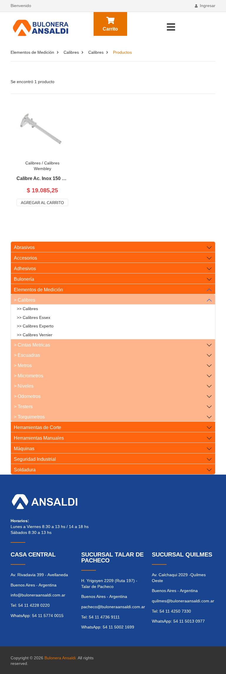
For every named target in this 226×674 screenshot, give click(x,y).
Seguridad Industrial (35, 459)
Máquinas (24, 448)
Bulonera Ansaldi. (60, 657)
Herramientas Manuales (39, 438)
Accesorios (25, 258)
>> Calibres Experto (35, 326)
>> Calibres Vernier (34, 334)
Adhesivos (25, 268)
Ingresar (207, 5)
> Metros (23, 365)
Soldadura (25, 469)
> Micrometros (28, 375)
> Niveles (24, 386)
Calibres (71, 52)
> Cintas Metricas (32, 344)
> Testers (23, 406)
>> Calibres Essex (33, 317)
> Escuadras (27, 355)
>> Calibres (27, 308)
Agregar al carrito (42, 203)
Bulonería (24, 279)
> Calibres (24, 299)
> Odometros (27, 396)
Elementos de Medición (32, 52)
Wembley (42, 168)
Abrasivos (24, 247)
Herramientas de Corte (37, 427)
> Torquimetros (29, 416)
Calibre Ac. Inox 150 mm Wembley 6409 (42, 178)
